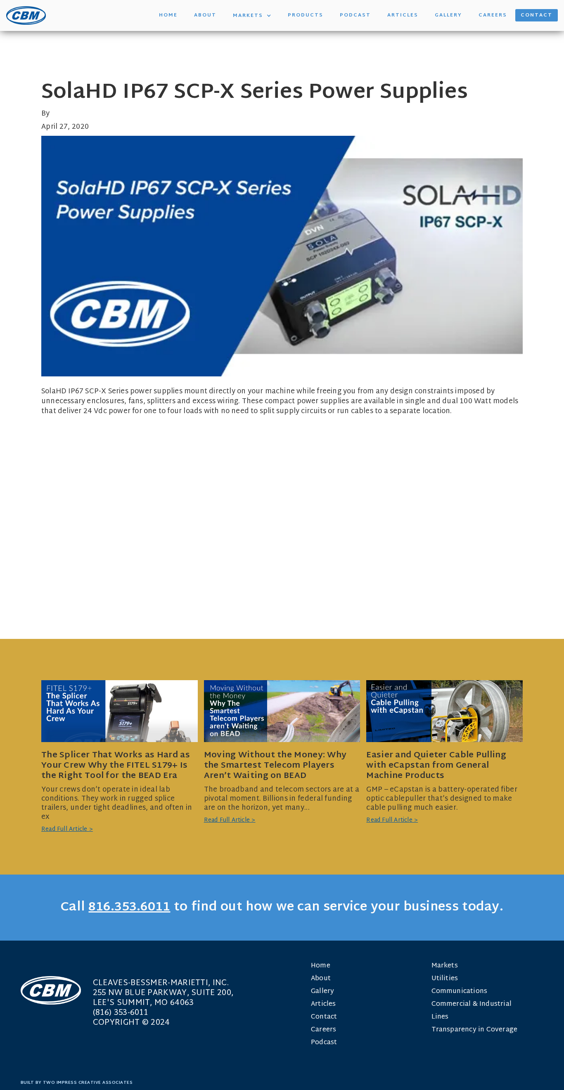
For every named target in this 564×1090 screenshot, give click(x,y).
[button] (252, 15)
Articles (402, 15)
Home (168, 15)
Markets (444, 966)
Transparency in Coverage (474, 1030)
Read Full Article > (67, 829)
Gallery (448, 15)
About (205, 15)
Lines (440, 1017)
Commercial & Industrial (471, 1004)
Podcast (355, 15)
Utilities (444, 979)
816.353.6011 (129, 907)
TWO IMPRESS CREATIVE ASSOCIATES (88, 1083)
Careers (493, 15)
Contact (536, 15)
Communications (459, 992)
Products (305, 15)
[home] (26, 15)
